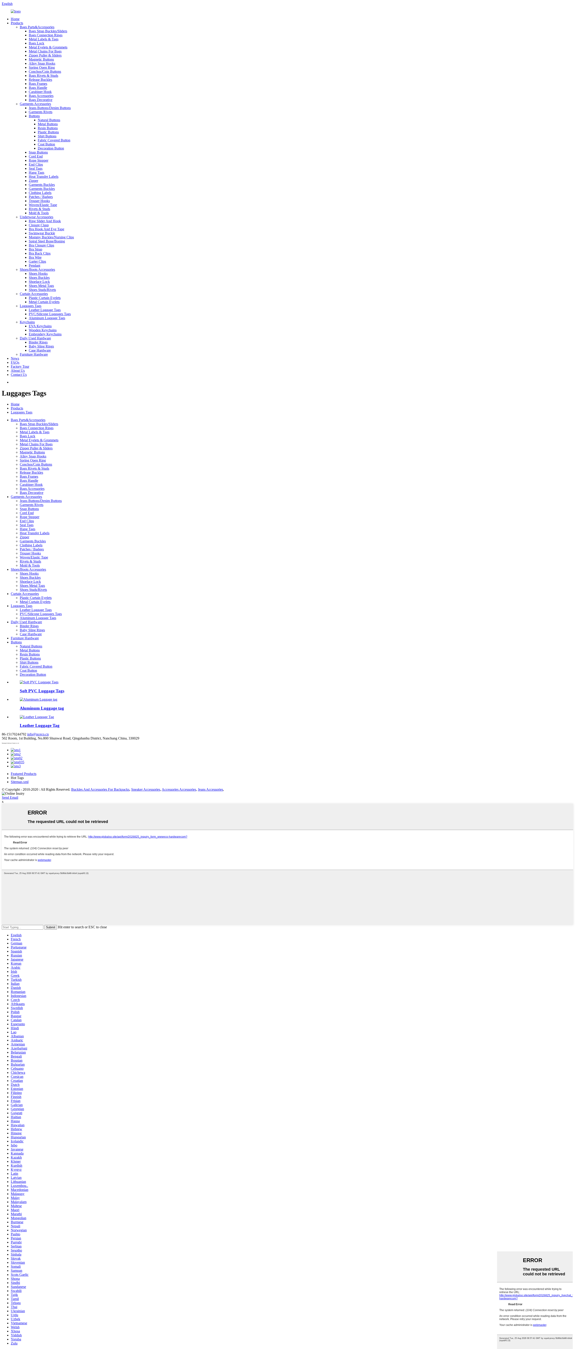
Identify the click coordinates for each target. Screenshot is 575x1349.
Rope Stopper (38, 160)
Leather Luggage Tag (40, 725)
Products (17, 23)
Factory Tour (20, 366)
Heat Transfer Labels (43, 176)
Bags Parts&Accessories (37, 27)
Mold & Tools (39, 213)
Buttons (34, 116)
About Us (18, 370)
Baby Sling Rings (41, 346)
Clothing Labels (40, 193)
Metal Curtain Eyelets (44, 302)
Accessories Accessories (179, 789)
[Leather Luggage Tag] (37, 717)
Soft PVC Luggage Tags (42, 691)
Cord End (36, 156)
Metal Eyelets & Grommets (48, 47)
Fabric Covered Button (54, 140)
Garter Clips (37, 261)
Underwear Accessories (36, 217)
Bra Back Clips (40, 253)
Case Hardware (40, 350)
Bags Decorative (40, 100)
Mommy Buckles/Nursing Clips (51, 237)
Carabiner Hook (40, 92)
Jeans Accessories (210, 789)
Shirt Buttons (47, 136)
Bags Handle (38, 88)
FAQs (15, 362)
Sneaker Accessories (145, 789)
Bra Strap (35, 249)
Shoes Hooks (38, 273)
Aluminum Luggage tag (42, 708)
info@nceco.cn (38, 734)
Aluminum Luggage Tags (47, 318)
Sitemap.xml (20, 782)
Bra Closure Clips (41, 245)
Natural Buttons (49, 120)
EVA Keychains (40, 326)
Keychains (27, 322)
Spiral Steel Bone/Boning (47, 241)
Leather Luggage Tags (45, 310)
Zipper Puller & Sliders (45, 55)
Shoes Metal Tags (41, 286)
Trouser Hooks (39, 201)
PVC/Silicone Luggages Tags (50, 314)
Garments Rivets (40, 112)
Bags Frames (38, 84)
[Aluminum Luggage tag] (38, 699)
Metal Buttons (48, 124)
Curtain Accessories (34, 294)
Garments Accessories (35, 104)
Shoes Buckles (39, 277)
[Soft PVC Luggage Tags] (39, 682)
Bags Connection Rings (45, 35)
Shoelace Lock (39, 282)
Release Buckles (40, 79)
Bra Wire (35, 257)
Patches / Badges (41, 197)
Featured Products (23, 774)
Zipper (33, 181)
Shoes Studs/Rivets (42, 290)
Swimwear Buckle (42, 233)
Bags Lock (36, 43)
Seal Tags (35, 168)
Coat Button (46, 144)
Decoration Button (51, 148)
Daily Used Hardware (35, 338)
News (15, 358)
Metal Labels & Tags (43, 39)
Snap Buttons (38, 152)
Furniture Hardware (34, 354)
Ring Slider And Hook (45, 221)
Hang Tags (36, 172)
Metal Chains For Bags (45, 51)
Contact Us (19, 374)
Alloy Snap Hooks (42, 63)
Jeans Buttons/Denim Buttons (50, 108)
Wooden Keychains (43, 330)
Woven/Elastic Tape (43, 205)
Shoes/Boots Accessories (37, 269)
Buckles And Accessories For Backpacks (100, 789)
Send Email (10, 797)
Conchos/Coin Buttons (45, 71)
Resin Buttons (48, 128)
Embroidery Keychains (45, 334)
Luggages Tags (30, 306)
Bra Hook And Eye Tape (46, 229)
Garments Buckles (42, 185)
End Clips (36, 164)
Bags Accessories (41, 96)
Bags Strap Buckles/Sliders (48, 31)
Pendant (34, 265)
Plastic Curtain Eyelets (45, 298)
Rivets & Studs (39, 209)
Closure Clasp (39, 225)
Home (15, 19)
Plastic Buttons (48, 132)
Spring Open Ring (42, 67)
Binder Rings (38, 342)
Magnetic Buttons (41, 59)
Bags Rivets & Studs (43, 75)
